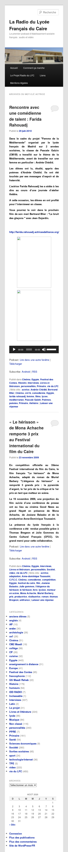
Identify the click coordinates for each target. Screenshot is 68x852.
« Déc (12, 824)
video (12, 573)
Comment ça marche (34, 67)
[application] (34, 349)
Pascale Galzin (33, 399)
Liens (43, 75)
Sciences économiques (22, 743)
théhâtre (33, 403)
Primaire (41, 386)
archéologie (16, 632)
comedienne (38, 393)
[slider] (52, 349)
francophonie (17, 676)
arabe (12, 628)
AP (11, 624)
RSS (34, 371)
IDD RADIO (15, 692)
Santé (12, 739)
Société (51, 569)
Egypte (35, 379)
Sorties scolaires (19, 751)
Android (26, 371)
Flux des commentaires (23, 841)
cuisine (13, 656)
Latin (12, 704)
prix (11, 596)
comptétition (49, 579)
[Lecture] (14, 349)
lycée (12, 715)
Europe (13, 668)
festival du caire (26, 583)
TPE (11, 763)
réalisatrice (34, 596)
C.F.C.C (13, 579)
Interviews (33, 382)
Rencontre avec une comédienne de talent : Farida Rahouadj (25, 116)
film (38, 583)
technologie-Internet (21, 759)
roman (45, 596)
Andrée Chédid (39, 389)
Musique (14, 719)
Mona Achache (28, 593)
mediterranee (16, 399)
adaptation (15, 576)
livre (35, 589)
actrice (25, 389)
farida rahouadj (17, 396)
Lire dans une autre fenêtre (34, 360)
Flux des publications (22, 837)
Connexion (15, 833)
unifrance (25, 600)
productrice (21, 596)
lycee (45, 396)
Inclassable (15, 696)
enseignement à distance (23, 664)
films (38, 396)
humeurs (14, 688)
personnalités (28, 386)
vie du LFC (53, 386)
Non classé (15, 723)
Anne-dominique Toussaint (36, 576)
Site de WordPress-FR (22, 845)
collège (13, 648)
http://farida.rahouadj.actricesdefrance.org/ (34, 232)
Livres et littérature (19, 569)
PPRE (12, 731)
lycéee (42, 589)
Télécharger (15, 363)
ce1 (11, 636)
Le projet (14, 707)
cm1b (28, 393)
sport (12, 755)
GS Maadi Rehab (19, 680)
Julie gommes (26, 586)
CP (11, 652)
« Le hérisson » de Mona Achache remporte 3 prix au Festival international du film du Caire (26, 436)
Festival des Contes (20, 672)
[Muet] (44, 349)
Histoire (22, 382)
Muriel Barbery (45, 593)
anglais (13, 620)
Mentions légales (19, 82)
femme (30, 396)
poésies (13, 403)
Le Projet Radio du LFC (22, 75)
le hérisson (26, 589)
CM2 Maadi (15, 644)
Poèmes (46, 399)
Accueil (14, 67)
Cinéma (26, 379)
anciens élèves (17, 616)
